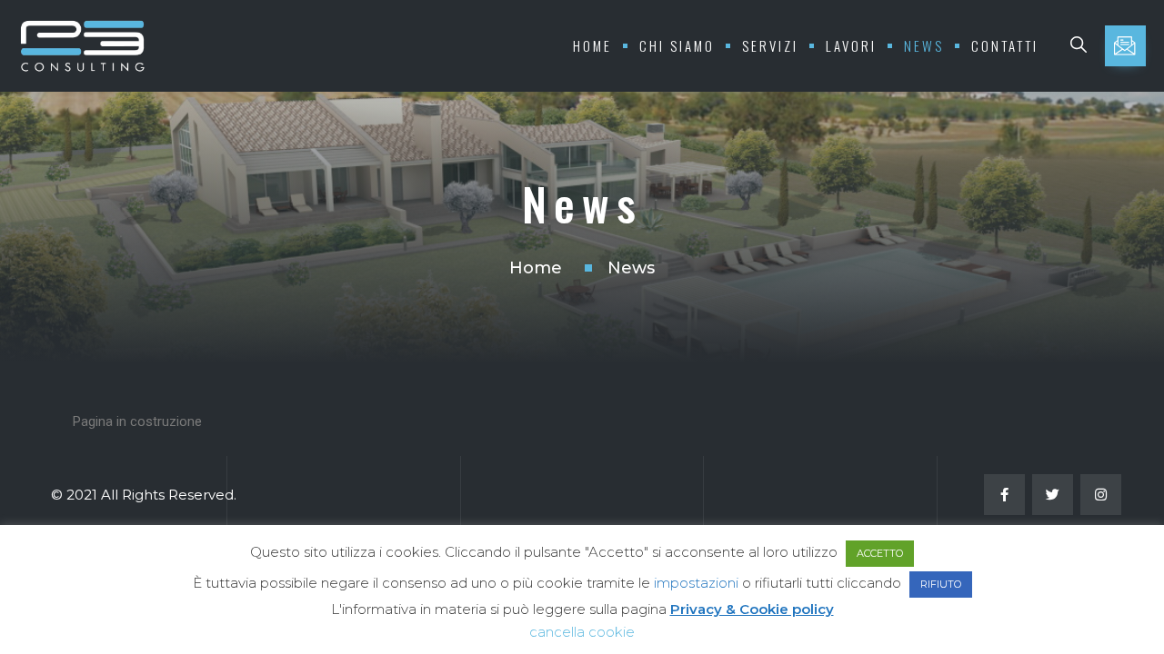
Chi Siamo (677, 45)
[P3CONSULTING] (82, 45)
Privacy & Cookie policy (752, 609)
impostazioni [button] (696, 582)
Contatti (1005, 45)
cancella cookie (582, 631)
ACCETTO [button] (880, 553)
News (924, 45)
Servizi (770, 45)
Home (592, 45)
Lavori (851, 45)
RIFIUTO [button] (940, 584)
